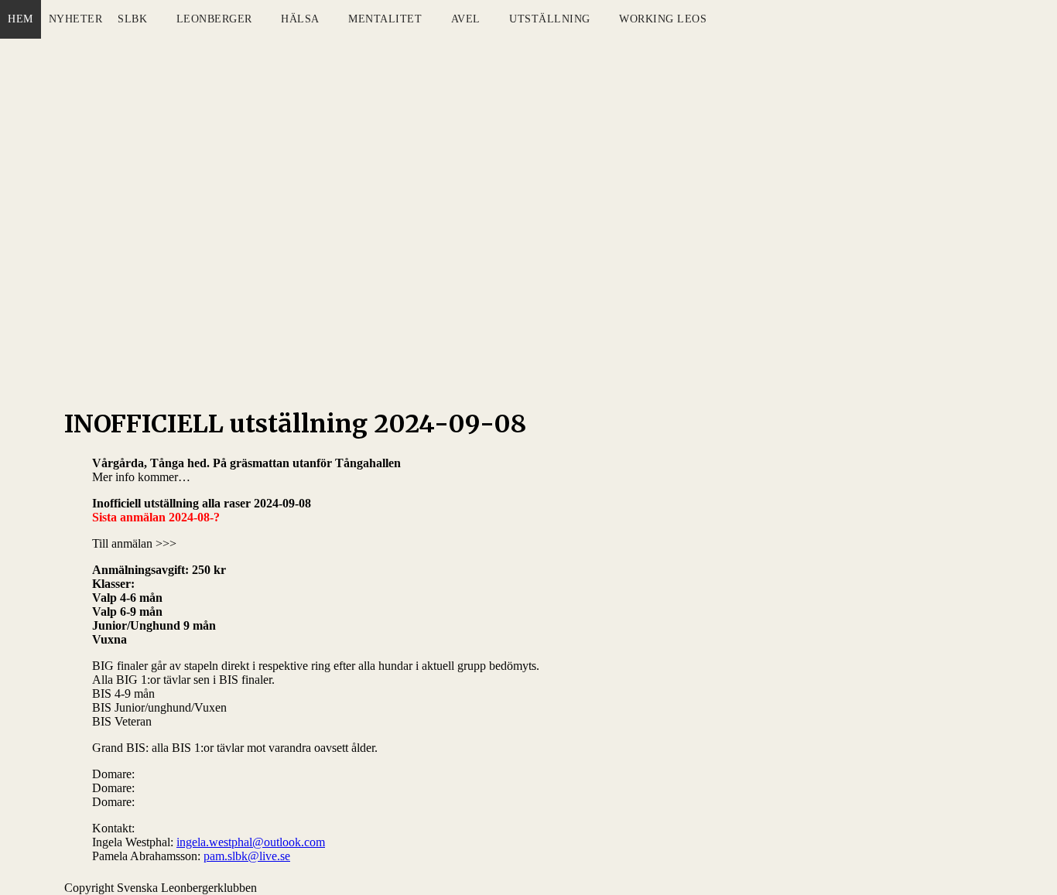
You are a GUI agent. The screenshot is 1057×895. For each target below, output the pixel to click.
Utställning (549, 19)
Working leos (662, 19)
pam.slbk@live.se (247, 856)
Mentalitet (385, 19)
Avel (466, 19)
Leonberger (214, 19)
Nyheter (76, 19)
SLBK (132, 19)
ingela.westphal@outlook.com (250, 842)
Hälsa (300, 19)
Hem (20, 19)
